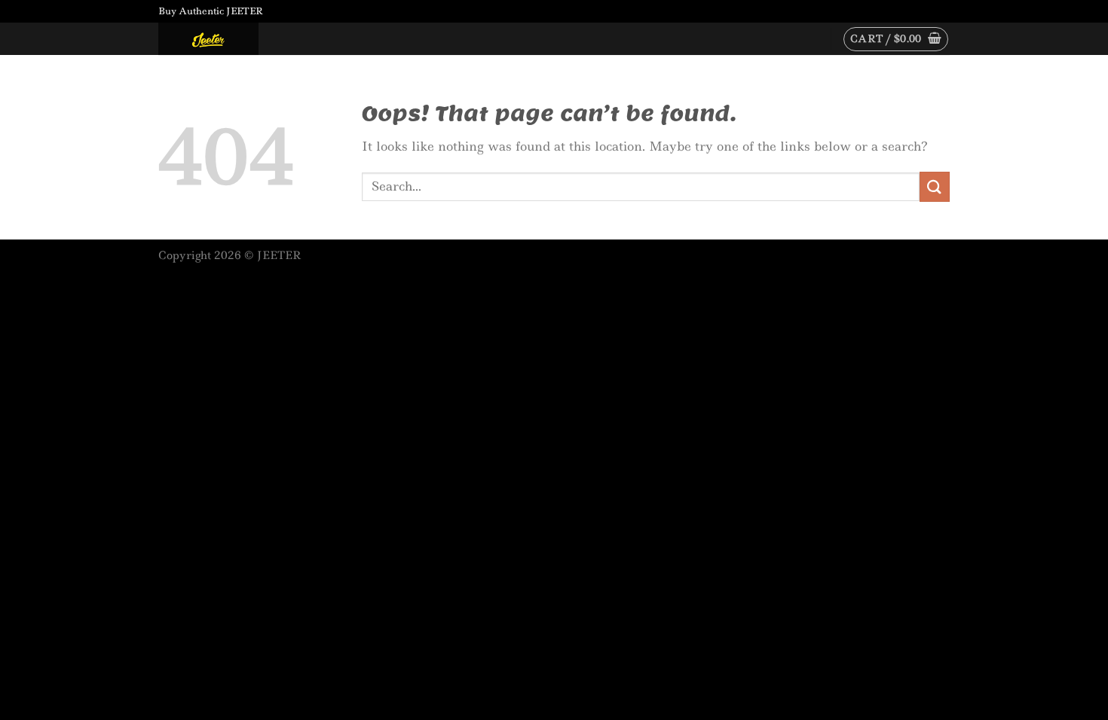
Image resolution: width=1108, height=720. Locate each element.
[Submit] (935, 186)
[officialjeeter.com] (233, 39)
